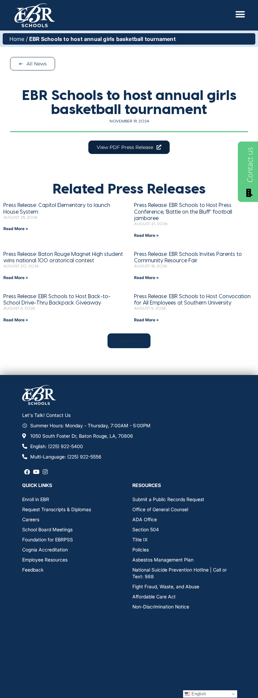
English (198, 693)
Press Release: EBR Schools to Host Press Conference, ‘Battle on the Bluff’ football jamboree (183, 211)
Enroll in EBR (35, 499)
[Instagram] (45, 471)
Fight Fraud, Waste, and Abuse (165, 586)
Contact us (249, 164)
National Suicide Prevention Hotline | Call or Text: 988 (179, 573)
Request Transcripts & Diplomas (56, 509)
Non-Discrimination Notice (160, 606)
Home (17, 39)
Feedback (33, 570)
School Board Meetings (47, 529)
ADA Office (144, 519)
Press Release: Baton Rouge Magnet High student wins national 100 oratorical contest (63, 257)
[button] (129, 340)
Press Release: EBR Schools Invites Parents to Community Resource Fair (188, 257)
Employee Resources (45, 559)
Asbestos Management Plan (163, 559)
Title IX (139, 539)
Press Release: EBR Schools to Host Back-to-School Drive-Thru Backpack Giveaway (57, 299)
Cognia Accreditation (45, 549)
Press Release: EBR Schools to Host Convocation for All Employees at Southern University (192, 299)
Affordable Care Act (154, 596)
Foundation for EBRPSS (47, 539)
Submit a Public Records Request (168, 499)
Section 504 (145, 529)
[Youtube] (36, 471)
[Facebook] (26, 471)
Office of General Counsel (160, 509)
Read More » (15, 228)
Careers (30, 519)
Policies (140, 549)
